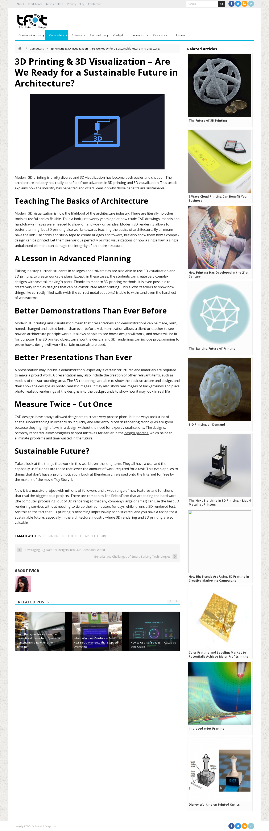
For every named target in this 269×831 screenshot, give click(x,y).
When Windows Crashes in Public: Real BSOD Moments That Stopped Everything (96, 642)
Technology (98, 35)
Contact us (95, 4)
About (20, 4)
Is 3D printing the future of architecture (72, 536)
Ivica (34, 570)
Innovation (138, 35)
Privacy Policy (75, 4)
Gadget (118, 35)
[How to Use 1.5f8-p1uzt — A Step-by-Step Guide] (154, 637)
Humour (180, 35)
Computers (56, 35)
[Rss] (244, 4)
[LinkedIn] (251, 4)
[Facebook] (231, 4)
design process (136, 433)
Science (77, 35)
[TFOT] (32, 20)
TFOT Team (35, 4)
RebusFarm (120, 495)
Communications (30, 35)
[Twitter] (238, 4)
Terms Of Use (54, 4)
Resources (160, 35)
